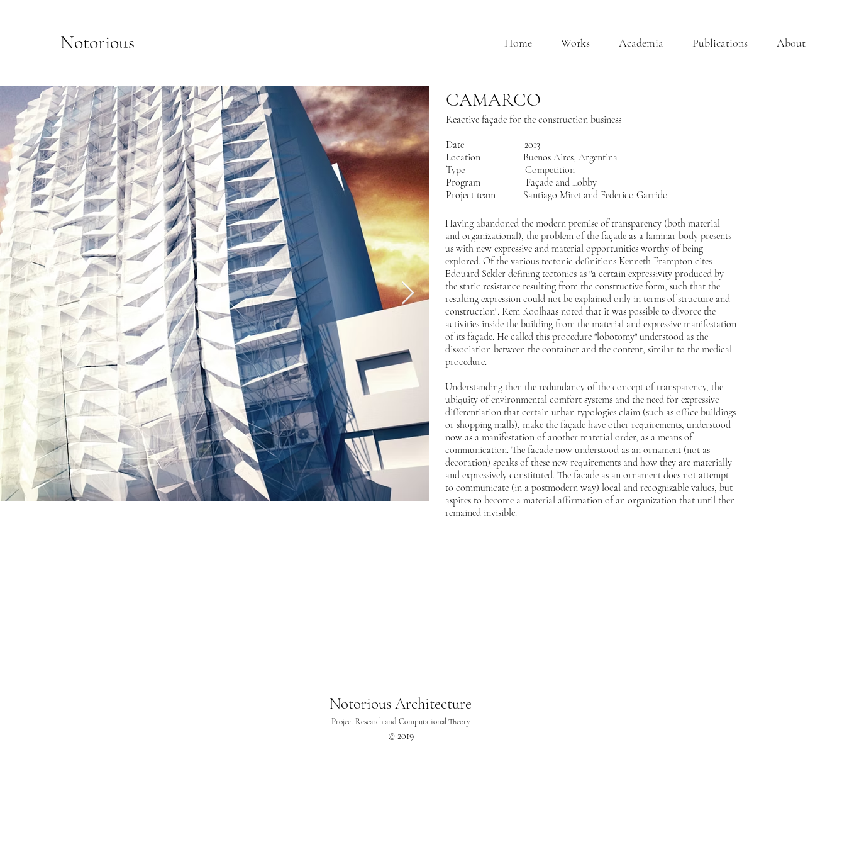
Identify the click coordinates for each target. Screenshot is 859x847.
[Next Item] (408, 293)
